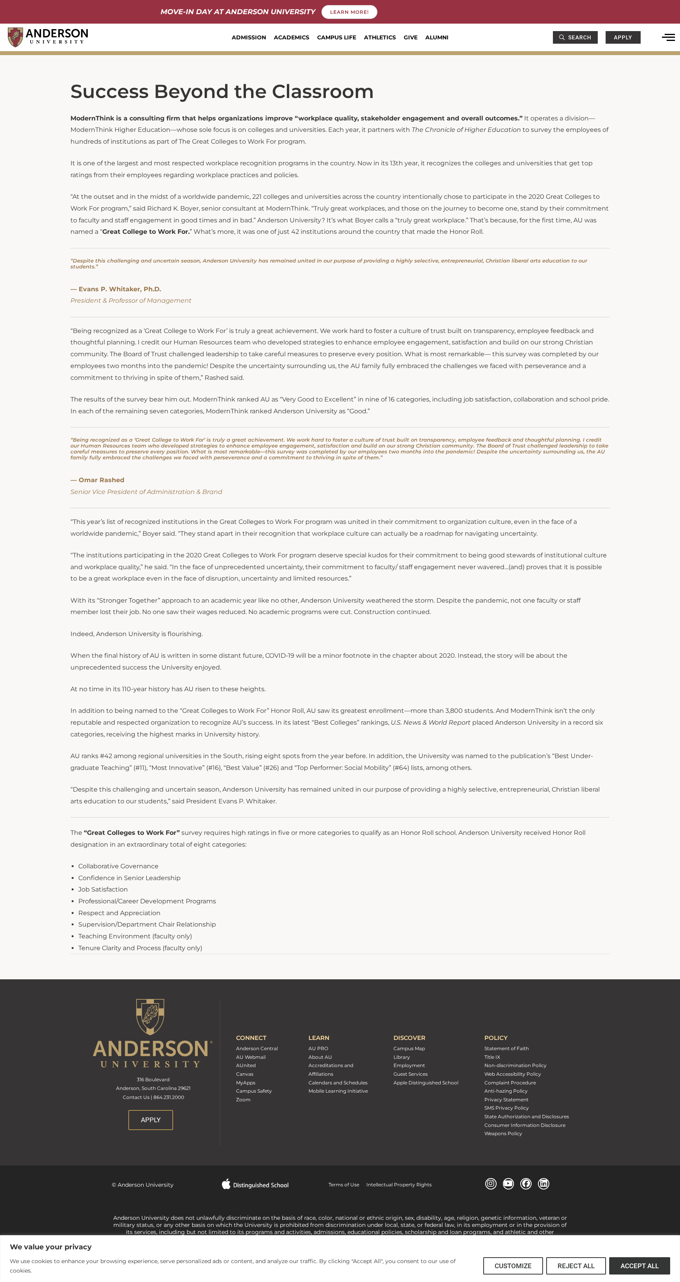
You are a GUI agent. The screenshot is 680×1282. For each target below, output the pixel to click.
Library (402, 1057)
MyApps (245, 1083)
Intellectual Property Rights (395, 1185)
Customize (513, 1266)
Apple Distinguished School (426, 1083)
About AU (320, 1057)
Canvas (244, 1074)
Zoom (243, 1100)
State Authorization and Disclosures (526, 1116)
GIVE (411, 37)
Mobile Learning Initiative (338, 1091)
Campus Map (409, 1048)
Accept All (640, 1266)
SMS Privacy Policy (506, 1108)
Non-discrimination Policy (515, 1065)
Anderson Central (257, 1048)
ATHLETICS (380, 37)
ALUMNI (437, 37)
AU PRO (318, 1048)
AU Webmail (251, 1057)
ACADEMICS (291, 37)
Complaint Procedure (510, 1083)
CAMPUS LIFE (336, 37)
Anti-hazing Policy (506, 1091)
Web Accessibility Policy (512, 1074)
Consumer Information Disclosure (524, 1125)
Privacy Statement (506, 1100)
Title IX (492, 1057)
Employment (409, 1065)
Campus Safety (254, 1091)
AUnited (246, 1065)
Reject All (576, 1266)
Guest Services (411, 1074)
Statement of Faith (506, 1048)
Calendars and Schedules (338, 1083)
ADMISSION (249, 37)
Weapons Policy (503, 1133)
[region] (340, 1258)
